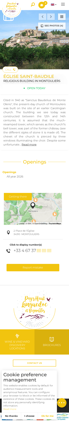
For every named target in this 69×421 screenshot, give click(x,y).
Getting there (18, 196)
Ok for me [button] (47, 415)
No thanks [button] (11, 415)
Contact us (34, 363)
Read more (9, 409)
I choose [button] (29, 415)
